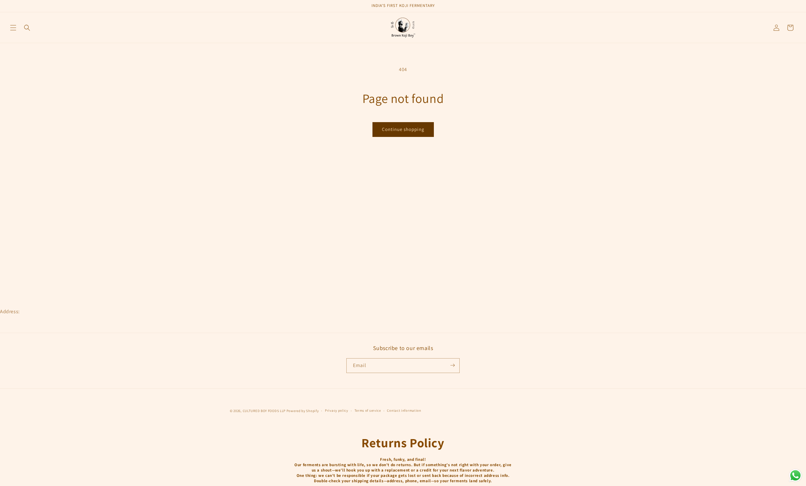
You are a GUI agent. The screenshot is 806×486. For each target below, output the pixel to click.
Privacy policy (336, 411)
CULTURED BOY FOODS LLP (265, 411)
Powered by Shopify (303, 411)
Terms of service (368, 411)
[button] (13, 28)
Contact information (404, 411)
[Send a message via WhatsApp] (795, 475)
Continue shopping (403, 129)
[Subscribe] (452, 365)
